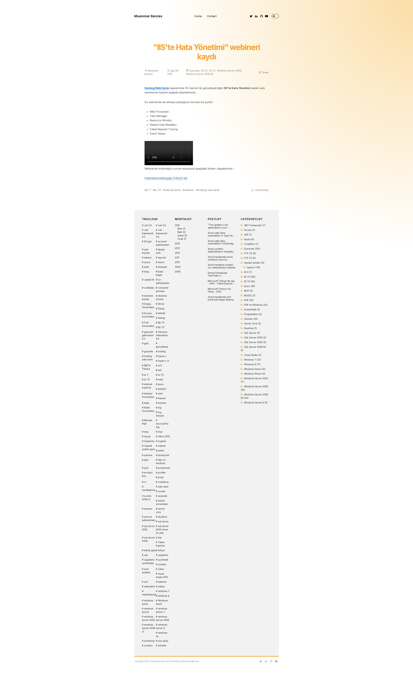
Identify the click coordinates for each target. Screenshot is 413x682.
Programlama (253, 314)
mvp (160, 431)
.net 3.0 (148, 225)
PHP (249, 300)
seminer (148, 508)
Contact (212, 16)
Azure (161, 262)
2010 (177, 262)
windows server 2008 (162, 618)
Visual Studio (253, 355)
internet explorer (147, 386)
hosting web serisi (208, 190)
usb (146, 555)
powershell (164, 467)
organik (162, 441)
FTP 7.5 (250, 258)
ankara (147, 257)
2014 (177, 243)
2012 (177, 252)
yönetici (148, 645)
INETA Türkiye (146, 367)
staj (159, 537)
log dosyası (160, 414)
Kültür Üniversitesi (148, 409)
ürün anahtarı (146, 571)
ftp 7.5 (161, 327)
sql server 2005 (148, 528)
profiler (162, 472)
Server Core (252, 323)
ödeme (162, 445)
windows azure (147, 602)
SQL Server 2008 (255, 342)
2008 (178, 271)
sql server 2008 (148, 539)
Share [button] (265, 72)
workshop (149, 640)
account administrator (162, 243)
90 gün (148, 241)
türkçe (161, 550)
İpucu (249, 286)
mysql (147, 436)
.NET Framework (255, 225)
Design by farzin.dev (160, 661)
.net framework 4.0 (161, 233)
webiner (189, 190)
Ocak (180, 238)
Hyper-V (253, 267)
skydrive (162, 516)
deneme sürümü (161, 297)
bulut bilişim (159, 273)
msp (146, 431)
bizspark (162, 267)
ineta (160, 379)
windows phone (147, 610)
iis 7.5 (157, 190)
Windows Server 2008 (229, 70)
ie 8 (160, 365)
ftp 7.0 (161, 322)
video (161, 569)
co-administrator (162, 281)
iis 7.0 (161, 374)
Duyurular (194, 70)
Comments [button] (261, 190)
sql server (163, 521)
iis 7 (148, 190)
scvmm (161, 491)
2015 (181, 232)
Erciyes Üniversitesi (148, 315)
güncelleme (162, 346)
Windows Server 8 (256, 402)
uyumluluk (163, 559)
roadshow (163, 482)
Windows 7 (252, 359)
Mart (179, 232)
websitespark (149, 594)
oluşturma (149, 441)
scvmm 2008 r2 (146, 498)
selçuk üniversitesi (162, 502)
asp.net (162, 257)
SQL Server (252, 332)
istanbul (162, 388)
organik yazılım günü (148, 447)
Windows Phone (254, 373)
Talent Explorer (160, 544)
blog (146, 271)
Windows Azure (162, 602)
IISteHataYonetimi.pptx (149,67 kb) (166, 178)
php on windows (161, 461)
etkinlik (161, 313)
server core (160, 510)
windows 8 (163, 595)
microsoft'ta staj (162, 425)
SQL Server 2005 (255, 337)
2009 (178, 267)
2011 (177, 257)
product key (147, 474)
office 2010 (164, 436)
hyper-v (162, 356)
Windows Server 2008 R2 (199, 74)
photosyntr (163, 455)
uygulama (163, 555)
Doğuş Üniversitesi (148, 305)
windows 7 (163, 591)
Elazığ (161, 308)
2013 (177, 248)
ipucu (161, 384)
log (159, 407)
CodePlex (251, 244)
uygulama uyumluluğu (148, 561)
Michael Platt (147, 422)
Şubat (180, 235)
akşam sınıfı (160, 251)
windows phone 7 (161, 610)
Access (249, 230)
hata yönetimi (172, 190)
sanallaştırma (148, 490)
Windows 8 (252, 364)
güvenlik (148, 351)
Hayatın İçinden (254, 262)
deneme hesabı (147, 297)
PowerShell (252, 309)
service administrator (149, 518)
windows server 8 (161, 626)
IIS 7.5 (212, 70)
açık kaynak (146, 251)
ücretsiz (162, 564)
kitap (146, 402)
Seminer (251, 318)
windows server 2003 (148, 618)
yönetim (162, 645)
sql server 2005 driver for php (162, 529)
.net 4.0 (162, 225)
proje (161, 477)
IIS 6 (248, 272)
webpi (161, 586)
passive (148, 455)
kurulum (162, 402)
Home (198, 16)
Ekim (179, 228)
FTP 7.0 (250, 253)
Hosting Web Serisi (157, 88)
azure (147, 262)
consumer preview (162, 289)
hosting (162, 351)
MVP (248, 290)
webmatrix (149, 586)
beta (146, 267)
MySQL (249, 295)
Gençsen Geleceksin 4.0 (162, 335)
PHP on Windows (256, 304)
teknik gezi (150, 550)
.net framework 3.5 (147, 233)
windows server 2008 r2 (148, 628)
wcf (146, 581)
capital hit (149, 279)
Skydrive (250, 328)
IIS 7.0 (204, 70)
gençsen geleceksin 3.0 (148, 335)
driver (161, 303)
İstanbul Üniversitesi (148, 395)
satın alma (163, 486)
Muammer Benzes (148, 16)
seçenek (162, 496)
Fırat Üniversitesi (148, 324)
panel (161, 450)
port (146, 467)
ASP (248, 234)
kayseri (162, 398)
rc (145, 482)
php (146, 459)
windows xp (161, 634)
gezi (146, 343)
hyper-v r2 (163, 360)
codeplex (149, 287)
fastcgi (161, 317)
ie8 (159, 370)
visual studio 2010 (162, 575)
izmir (160, 393)
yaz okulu (163, 640)
